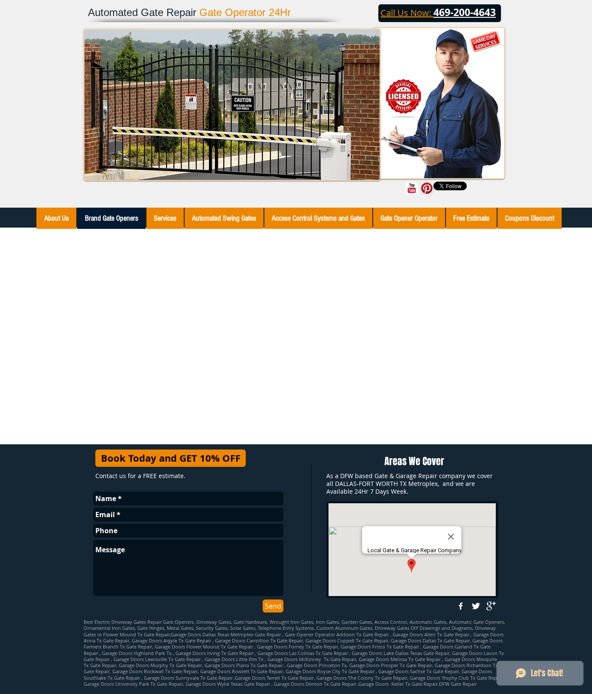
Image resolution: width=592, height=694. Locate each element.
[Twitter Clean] (476, 606)
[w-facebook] (460, 606)
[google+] (491, 606)
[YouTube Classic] (411, 188)
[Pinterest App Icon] (426, 188)
